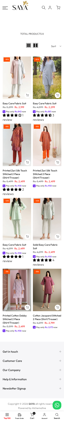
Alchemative (39, 408)
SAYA (32, 403)
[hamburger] (5, 8)
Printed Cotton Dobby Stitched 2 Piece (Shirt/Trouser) (15, 319)
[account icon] (50, 7)
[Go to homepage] (20, 9)
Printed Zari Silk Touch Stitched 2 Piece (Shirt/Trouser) (15, 174)
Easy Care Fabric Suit (14, 103)
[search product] (44, 8)
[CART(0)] (58, 8)
